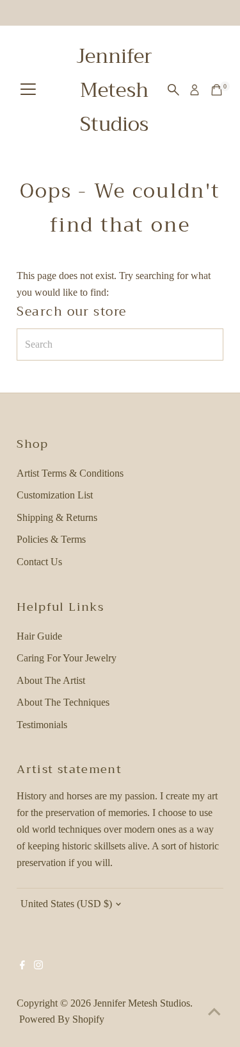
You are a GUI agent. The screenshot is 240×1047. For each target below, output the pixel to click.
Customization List (55, 494)
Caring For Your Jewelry (66, 657)
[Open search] (173, 90)
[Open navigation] (28, 90)
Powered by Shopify (61, 1019)
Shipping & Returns (57, 517)
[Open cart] (216, 90)
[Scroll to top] (214, 1012)
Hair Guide (39, 636)
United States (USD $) (66, 903)
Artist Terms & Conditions (70, 473)
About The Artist (51, 680)
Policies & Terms (51, 539)
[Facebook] (22, 966)
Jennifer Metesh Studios (114, 90)
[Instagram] (38, 966)
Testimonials (42, 724)
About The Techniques (63, 702)
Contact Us (39, 561)
